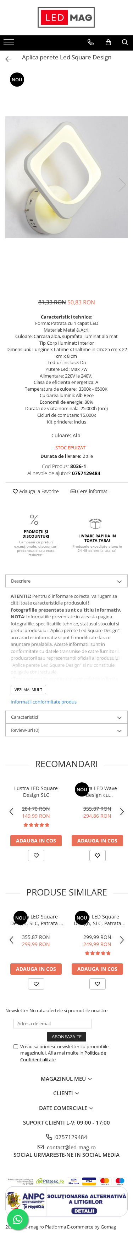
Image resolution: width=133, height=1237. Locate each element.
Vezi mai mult (28, 689)
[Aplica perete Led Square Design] (66, 177)
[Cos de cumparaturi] (108, 42)
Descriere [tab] (21, 581)
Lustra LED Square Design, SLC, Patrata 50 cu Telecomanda (97, 920)
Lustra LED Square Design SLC (36, 791)
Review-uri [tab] (25, 730)
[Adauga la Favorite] (36, 855)
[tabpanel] (66, 177)
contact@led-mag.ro (70, 1147)
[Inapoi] (5, 59)
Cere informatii (93, 491)
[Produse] (10, 44)
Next (122, 184)
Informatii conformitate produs (44, 702)
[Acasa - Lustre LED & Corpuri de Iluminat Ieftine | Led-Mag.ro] (66, 17)
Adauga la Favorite (38, 491)
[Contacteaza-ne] (91, 42)
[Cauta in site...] (125, 42)
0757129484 (70, 1136)
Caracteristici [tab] (24, 717)
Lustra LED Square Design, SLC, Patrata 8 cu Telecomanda (36, 920)
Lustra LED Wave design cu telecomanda (97, 791)
